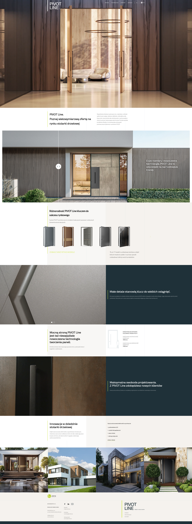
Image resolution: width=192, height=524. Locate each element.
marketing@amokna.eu (68, 513)
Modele (107, 2)
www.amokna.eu (50, 516)
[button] (42, 236)
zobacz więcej (111, 440)
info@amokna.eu (50, 515)
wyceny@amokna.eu (68, 518)
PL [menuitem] (136, 2)
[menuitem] (136, 2)
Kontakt (123, 2)
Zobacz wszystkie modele (62, 252)
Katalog (130, 2)
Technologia (114, 2)
